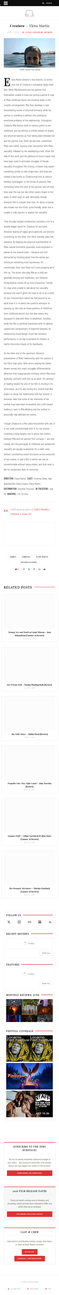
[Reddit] (44, 569)
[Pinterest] (34, 569)
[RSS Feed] (50, 922)
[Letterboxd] (29, 922)
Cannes (13, 557)
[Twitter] (29, 569)
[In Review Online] (29, 13)
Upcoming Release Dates (29, 1214)
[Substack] (39, 922)
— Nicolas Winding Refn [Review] (29, 684)
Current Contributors (30, 1258)
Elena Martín (42, 557)
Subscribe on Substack (29, 1173)
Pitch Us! (29, 1252)
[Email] (39, 569)
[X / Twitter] (8, 922)
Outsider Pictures (29, 562)
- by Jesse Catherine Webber (36, 32)
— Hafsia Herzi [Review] (29, 734)
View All (46, 953)
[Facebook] (24, 569)
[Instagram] (19, 922)
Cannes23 (26, 557)
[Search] (43, 3)
